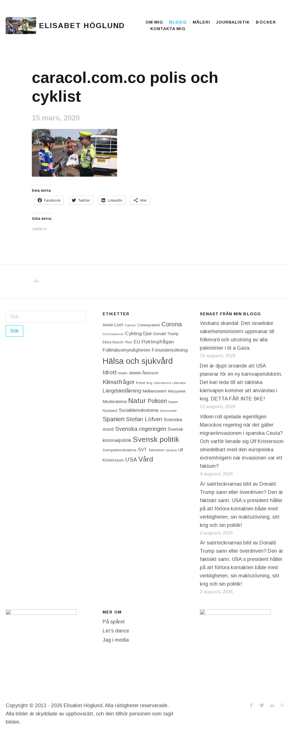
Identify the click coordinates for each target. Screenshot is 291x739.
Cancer (130, 325)
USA (131, 459)
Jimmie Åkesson (143, 373)
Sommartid (168, 410)
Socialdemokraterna (138, 410)
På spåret (114, 622)
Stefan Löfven (144, 419)
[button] (21, 25)
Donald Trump (165, 333)
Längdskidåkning (122, 391)
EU (137, 341)
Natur (137, 400)
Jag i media (116, 640)
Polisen (157, 401)
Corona (171, 324)
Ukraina (171, 450)
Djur (147, 333)
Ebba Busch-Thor (117, 342)
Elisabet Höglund (82, 25)
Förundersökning (170, 350)
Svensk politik (156, 439)
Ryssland (110, 411)
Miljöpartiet (176, 391)
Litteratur (179, 383)
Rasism (173, 402)
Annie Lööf (113, 325)
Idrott (110, 372)
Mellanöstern (154, 391)
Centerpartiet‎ (148, 325)
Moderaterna (115, 401)
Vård (145, 459)
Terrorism (156, 450)
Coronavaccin (113, 334)
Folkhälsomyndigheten (126, 349)
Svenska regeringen (140, 428)
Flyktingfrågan (158, 342)
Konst (140, 383)
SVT (142, 449)
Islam (122, 373)
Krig (149, 383)
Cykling (133, 333)
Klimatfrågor (119, 382)
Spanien (113, 419)
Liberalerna (162, 383)
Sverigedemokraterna (119, 450)
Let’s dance (116, 631)
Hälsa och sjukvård (138, 361)
